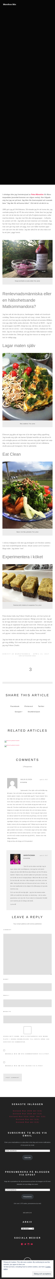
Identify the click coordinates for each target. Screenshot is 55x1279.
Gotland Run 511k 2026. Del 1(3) (27, 1116)
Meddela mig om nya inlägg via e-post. (24, 1065)
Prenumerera (27, 1196)
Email (6, 995)
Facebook (14, 706)
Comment (7, 929)
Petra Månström (37, 194)
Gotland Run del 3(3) (27, 1119)
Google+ (19, 712)
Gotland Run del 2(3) (27, 1122)
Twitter (41, 706)
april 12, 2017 (44, 779)
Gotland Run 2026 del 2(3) (27, 1113)
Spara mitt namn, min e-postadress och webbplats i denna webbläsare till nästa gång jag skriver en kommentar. (26, 1039)
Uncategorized (27, 655)
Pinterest (29, 706)
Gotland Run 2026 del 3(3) (27, 1111)
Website (7, 1011)
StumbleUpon (34, 712)
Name (6, 979)
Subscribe (27, 1157)
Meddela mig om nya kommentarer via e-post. (27, 1053)
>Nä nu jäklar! (27, 745)
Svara (23, 782)
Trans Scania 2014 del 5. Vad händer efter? (27, 741)
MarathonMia (22, 654)
